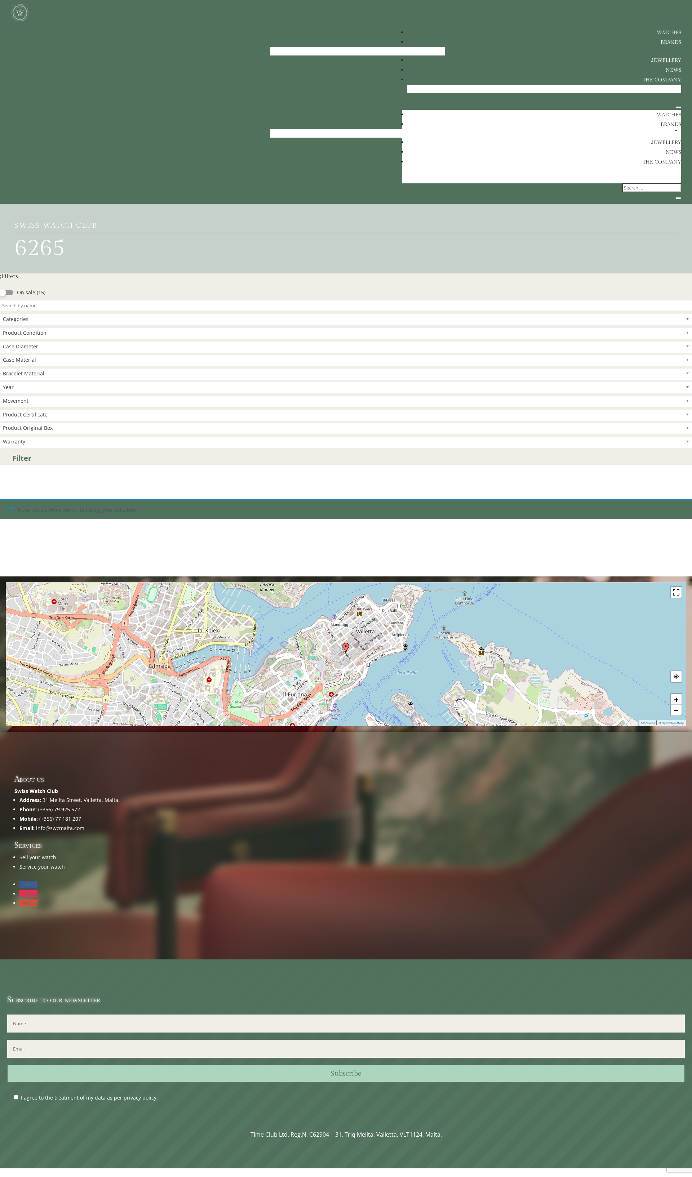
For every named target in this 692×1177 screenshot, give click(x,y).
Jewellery (666, 60)
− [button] (676, 710)
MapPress (648, 723)
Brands (671, 42)
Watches (669, 33)
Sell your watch (37, 857)
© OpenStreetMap (671, 723)
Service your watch (42, 866)
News (673, 70)
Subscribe (346, 1073)
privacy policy (140, 1097)
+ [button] (676, 699)
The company (662, 80)
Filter (21, 458)
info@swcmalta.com (60, 828)
